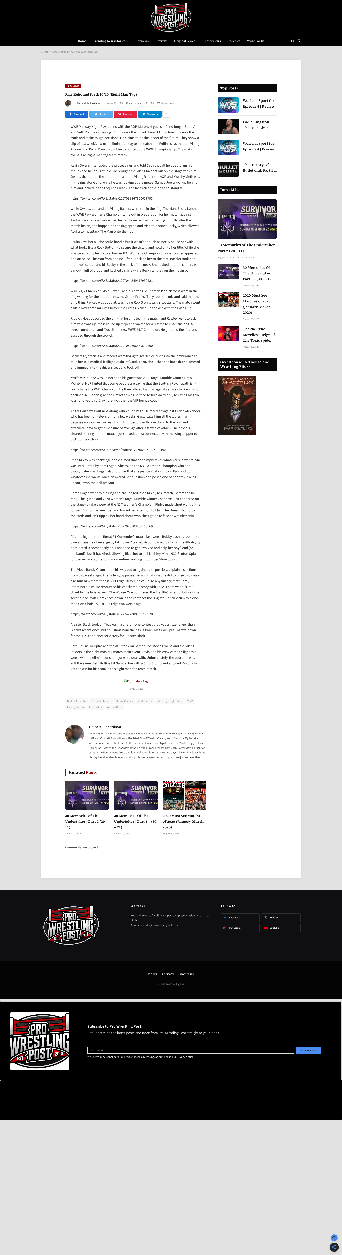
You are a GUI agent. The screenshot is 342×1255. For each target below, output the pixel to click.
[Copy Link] (51, 188)
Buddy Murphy (76, 701)
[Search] (292, 41)
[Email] (51, 178)
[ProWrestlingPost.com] (171, 18)
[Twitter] (51, 147)
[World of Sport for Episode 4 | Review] (228, 105)
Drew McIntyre (101, 701)
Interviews (213, 41)
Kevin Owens (124, 701)
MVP (190, 701)
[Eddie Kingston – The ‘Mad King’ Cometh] (228, 126)
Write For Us (255, 41)
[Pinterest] (51, 167)
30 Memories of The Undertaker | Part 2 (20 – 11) (86, 821)
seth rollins (114, 707)
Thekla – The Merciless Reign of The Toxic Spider (259, 335)
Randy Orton (75, 707)
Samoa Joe (95, 707)
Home (82, 41)
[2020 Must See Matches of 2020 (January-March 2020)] (184, 795)
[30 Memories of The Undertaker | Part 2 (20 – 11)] (87, 795)
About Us (186, 974)
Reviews (161, 41)
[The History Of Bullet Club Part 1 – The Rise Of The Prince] (228, 169)
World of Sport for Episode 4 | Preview (259, 146)
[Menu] (44, 41)
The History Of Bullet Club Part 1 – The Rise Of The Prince (259, 167)
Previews (142, 41)
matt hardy (145, 701)
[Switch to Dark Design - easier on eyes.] (299, 41)
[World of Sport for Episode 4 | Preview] (228, 147)
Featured (73, 85)
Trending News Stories (109, 41)
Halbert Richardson (88, 103)
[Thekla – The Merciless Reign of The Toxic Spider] (228, 333)
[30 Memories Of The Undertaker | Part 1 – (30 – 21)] (136, 795)
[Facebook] (51, 137)
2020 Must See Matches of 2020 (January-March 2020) (183, 821)
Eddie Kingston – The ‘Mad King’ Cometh (257, 125)
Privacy (168, 974)
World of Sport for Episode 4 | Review (259, 103)
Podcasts (234, 41)
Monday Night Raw (169, 701)
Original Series (184, 41)
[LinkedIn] (51, 157)
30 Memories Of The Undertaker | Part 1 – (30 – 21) (135, 821)
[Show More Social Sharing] (166, 114)
